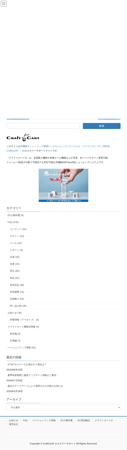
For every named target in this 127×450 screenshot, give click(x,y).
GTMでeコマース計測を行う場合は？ (27, 364)
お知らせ (13, 420)
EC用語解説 (84, 420)
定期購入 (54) (17, 299)
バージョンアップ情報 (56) (22, 347)
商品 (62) (15, 278)
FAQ (25, 420)
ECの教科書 (66, 420)
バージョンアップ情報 (44, 420)
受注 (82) (15, 271)
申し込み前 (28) (18, 305)
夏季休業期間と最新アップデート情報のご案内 (32, 375)
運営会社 (13, 424)
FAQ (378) (13, 222)
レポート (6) (16, 250)
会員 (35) (15, 257)
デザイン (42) (17, 236)
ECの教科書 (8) (16, 215)
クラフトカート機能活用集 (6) (23, 326)
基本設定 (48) (17, 285)
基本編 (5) (15, 333)
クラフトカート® (104, 420)
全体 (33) (15, 264)
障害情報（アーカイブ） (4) (24, 319)
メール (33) (16, 243)
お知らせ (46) (15, 312)
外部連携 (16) (17, 292)
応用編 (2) (15, 340)
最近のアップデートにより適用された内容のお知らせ (35, 386)
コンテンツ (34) (18, 229)
